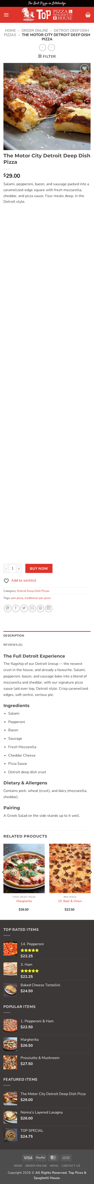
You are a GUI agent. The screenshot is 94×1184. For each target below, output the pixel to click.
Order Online (34, 30)
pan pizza (17, 598)
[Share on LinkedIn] (48, 608)
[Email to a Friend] (32, 608)
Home (10, 30)
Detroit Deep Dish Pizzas (33, 591)
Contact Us (71, 1166)
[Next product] (42, 47)
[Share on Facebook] (16, 608)
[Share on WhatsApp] (7, 608)
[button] (6, 14)
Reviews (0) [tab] (13, 645)
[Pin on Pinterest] (40, 608)
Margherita (24, 901)
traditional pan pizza (38, 598)
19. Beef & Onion (70, 901)
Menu (54, 1166)
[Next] (90, 881)
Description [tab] (13, 636)
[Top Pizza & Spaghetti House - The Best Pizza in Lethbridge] (47, 15)
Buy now (39, 568)
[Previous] (3, 881)
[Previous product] (51, 47)
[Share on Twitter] (24, 608)
